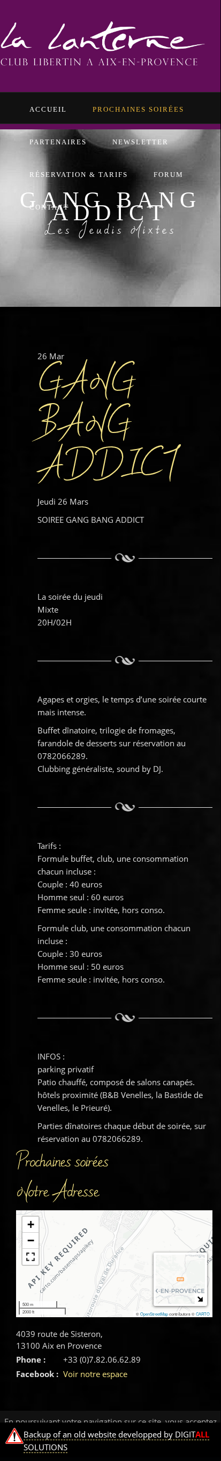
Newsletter (140, 142)
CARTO (203, 1314)
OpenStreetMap (154, 1314)
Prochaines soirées (138, 109)
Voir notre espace (95, 1374)
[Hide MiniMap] (200, 1299)
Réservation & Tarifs (78, 175)
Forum (169, 175)
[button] (30, 1225)
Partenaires (58, 142)
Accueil (48, 109)
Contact (49, 207)
